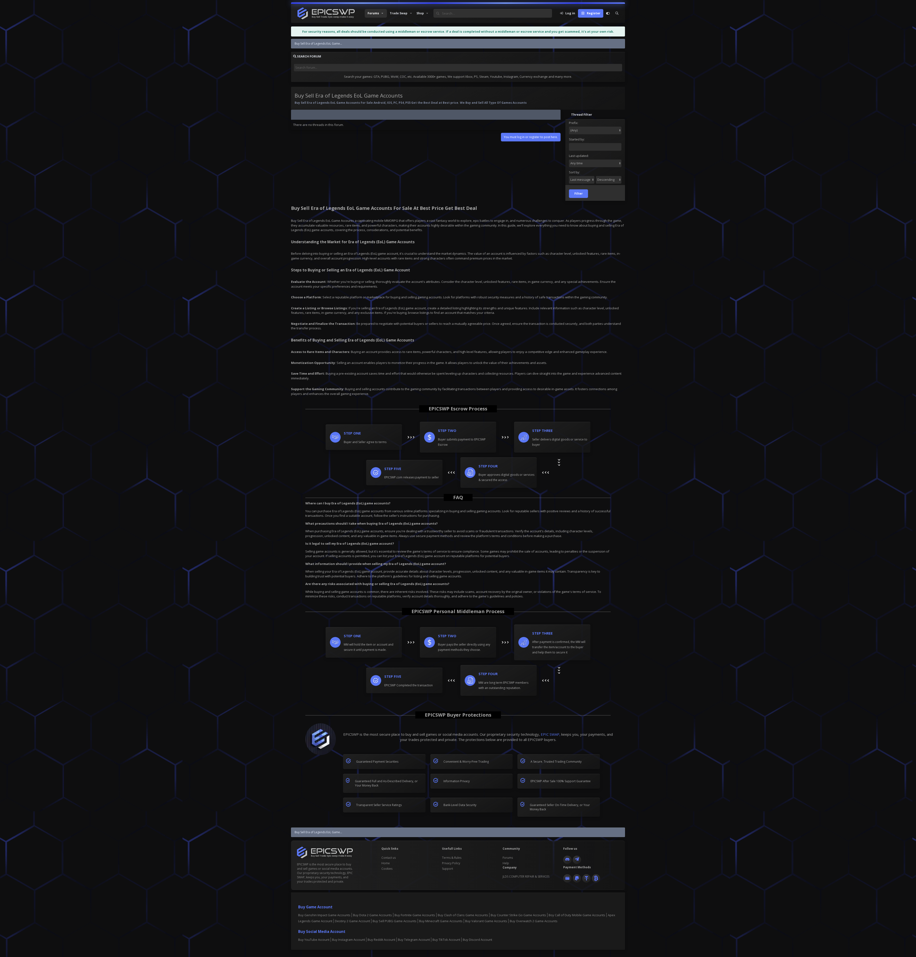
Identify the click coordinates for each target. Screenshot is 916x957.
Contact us (388, 858)
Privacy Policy (451, 863)
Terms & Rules (451, 858)
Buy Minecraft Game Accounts (441, 921)
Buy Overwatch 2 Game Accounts (533, 921)
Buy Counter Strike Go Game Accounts (518, 915)
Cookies (386, 869)
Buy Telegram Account (414, 939)
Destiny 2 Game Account (352, 921)
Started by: (577, 139)
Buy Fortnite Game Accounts (415, 915)
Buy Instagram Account (348, 939)
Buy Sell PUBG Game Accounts (394, 921)
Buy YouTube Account (313, 939)
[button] (376, 13)
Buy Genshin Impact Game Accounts (324, 915)
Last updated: (579, 156)
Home (385, 863)
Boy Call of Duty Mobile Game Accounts (577, 915)
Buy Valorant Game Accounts (486, 921)
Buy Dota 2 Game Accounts (372, 915)
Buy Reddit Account (381, 939)
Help (506, 863)
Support (447, 869)
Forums (508, 858)
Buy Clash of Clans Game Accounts (463, 915)
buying (355, 281)
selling (369, 281)
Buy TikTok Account (446, 939)
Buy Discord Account (477, 939)
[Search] (617, 13)
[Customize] (608, 13)
